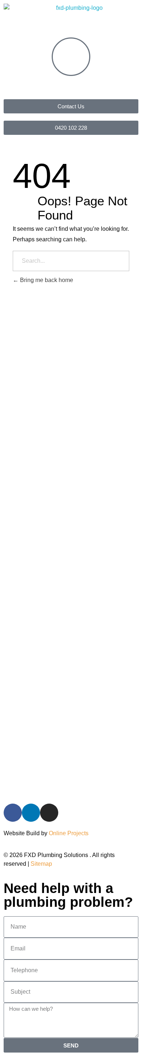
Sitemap (41, 864)
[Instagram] (49, 813)
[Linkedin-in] (31, 813)
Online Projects (68, 833)
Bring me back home (46, 280)
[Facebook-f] (13, 813)
